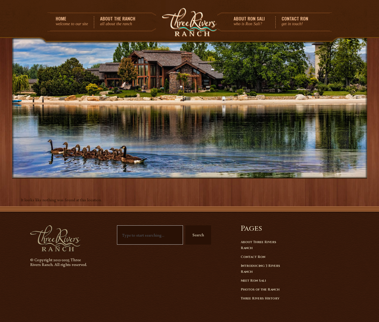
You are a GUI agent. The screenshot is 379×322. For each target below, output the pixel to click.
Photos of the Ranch (260, 289)
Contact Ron (253, 257)
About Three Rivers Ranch (258, 245)
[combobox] (150, 234)
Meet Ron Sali (253, 280)
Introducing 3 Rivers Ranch (260, 269)
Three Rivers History (260, 298)
